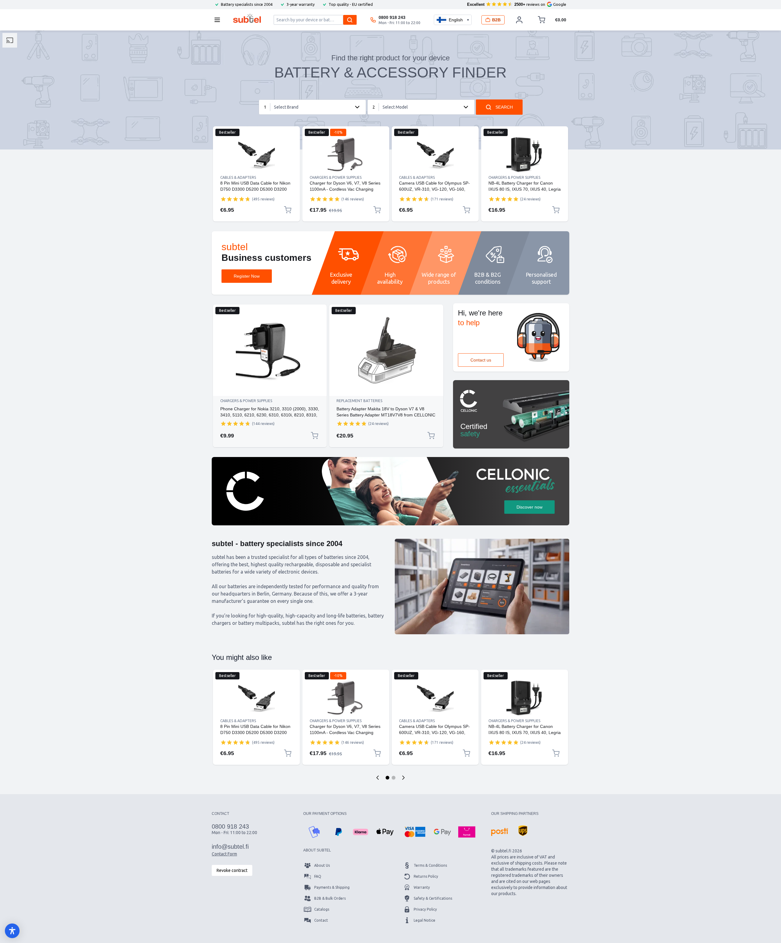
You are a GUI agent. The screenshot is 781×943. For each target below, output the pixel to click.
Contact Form (224, 853)
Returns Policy (426, 876)
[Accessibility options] (12, 930)
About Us (322, 865)
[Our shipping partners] (499, 831)
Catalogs (321, 909)
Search (504, 107)
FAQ (317, 876)
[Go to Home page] (247, 18)
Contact (321, 920)
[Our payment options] (314, 831)
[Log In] (519, 20)
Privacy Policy (425, 909)
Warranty (422, 887)
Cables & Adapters (238, 177)
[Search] (350, 20)
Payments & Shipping (332, 887)
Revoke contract (232, 870)
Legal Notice (424, 920)
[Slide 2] (393, 778)
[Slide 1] (387, 778)
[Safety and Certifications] (511, 414)
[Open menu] (219, 20)
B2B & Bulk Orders (330, 898)
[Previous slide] (377, 777)
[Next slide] (403, 777)
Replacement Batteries (359, 401)
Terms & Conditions (430, 865)
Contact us (480, 360)
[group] (235, 199)
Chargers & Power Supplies (336, 177)
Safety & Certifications (433, 898)
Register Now (247, 276)
